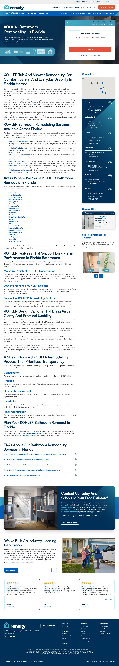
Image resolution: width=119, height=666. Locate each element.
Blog (63, 641)
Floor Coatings (85, 638)
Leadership (65, 633)
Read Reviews (11, 570)
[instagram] (7, 637)
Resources (78, 7)
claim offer (98, 226)
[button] (102, 92)
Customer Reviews (67, 636)
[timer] (90, 23)
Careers (110, 2)
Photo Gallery (104, 626)
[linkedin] (14, 637)
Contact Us (103, 631)
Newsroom (65, 643)
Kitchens (83, 633)
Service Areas (68, 7)
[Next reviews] (55, 570)
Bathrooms (84, 626)
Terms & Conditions (94, 55)
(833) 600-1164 (10, 633)
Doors (83, 631)
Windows (84, 629)
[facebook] (4, 637)
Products (55, 7)
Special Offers (97, 2)
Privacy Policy (83, 55)
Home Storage (85, 641)
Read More (71, 599)
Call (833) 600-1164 (80, 2)
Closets (83, 636)
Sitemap (112, 662)
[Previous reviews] (50, 570)
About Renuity (66, 626)
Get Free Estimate (107, 7)
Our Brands (65, 631)
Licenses (103, 636)
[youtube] (11, 637)
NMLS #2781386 (105, 633)
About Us (90, 7)
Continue (90, 49)
